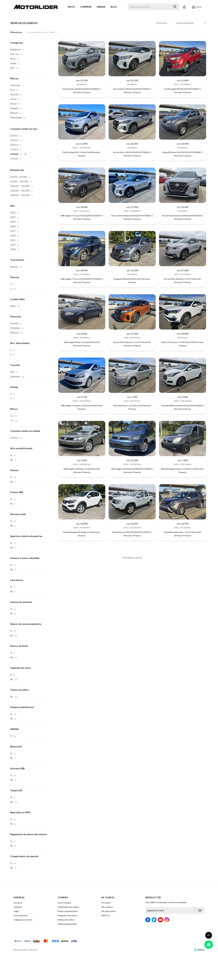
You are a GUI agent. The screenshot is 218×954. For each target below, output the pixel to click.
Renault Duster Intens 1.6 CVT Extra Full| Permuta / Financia (182, 534)
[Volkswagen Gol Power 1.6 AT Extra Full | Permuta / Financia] (81, 438)
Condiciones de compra (68, 907)
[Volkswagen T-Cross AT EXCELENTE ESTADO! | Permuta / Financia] (81, 185)
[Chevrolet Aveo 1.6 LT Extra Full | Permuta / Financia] (132, 375)
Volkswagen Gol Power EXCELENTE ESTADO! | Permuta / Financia (132, 471)
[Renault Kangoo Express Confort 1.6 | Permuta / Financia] (182, 438)
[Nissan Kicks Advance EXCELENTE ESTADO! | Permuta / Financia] (132, 185)
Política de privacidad (67, 924)
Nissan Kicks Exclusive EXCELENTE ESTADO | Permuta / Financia (182, 217)
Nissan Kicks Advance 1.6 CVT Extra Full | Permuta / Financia (182, 281)
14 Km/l (41, 32)
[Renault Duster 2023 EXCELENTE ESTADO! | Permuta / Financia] (182, 122)
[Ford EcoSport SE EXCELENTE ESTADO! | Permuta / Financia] (182, 58)
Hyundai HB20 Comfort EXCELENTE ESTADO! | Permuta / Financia (182, 407)
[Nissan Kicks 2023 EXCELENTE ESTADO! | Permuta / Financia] (132, 122)
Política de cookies (66, 919)
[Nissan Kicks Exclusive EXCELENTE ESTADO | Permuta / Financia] (182, 185)
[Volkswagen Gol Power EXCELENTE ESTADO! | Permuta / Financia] (132, 438)
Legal (16, 911)
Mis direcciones (108, 911)
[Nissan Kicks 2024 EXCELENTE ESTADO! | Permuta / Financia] (81, 58)
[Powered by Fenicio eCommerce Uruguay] (199, 949)
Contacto (18, 907)
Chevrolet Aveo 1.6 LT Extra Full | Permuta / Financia (132, 407)
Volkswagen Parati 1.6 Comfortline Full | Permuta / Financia (82, 344)
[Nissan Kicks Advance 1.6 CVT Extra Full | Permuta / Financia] (182, 248)
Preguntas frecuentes (67, 915)
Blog (114, 6)
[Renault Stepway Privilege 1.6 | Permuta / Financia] (81, 501)
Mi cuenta (105, 902)
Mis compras (107, 907)
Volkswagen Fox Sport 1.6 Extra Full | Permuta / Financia (82, 407)
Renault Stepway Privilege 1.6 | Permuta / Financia (81, 534)
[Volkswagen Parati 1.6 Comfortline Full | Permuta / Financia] (81, 312)
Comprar (85, 6)
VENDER (101, 6)
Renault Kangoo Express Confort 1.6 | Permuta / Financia (182, 471)
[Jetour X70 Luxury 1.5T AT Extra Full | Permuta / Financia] (182, 312)
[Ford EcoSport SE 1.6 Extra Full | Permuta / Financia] (81, 122)
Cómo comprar (64, 902)
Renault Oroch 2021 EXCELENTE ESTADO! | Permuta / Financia (132, 534)
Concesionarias (21, 915)
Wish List (105, 915)
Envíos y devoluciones (68, 911)
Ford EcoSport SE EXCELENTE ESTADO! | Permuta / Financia (182, 91)
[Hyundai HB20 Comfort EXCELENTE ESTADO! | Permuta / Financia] (182, 375)
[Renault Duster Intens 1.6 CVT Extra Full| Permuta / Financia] (182, 501)
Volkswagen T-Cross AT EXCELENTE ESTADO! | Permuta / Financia (81, 217)
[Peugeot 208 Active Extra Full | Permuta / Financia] (132, 248)
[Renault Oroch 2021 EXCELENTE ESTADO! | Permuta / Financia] (132, 501)
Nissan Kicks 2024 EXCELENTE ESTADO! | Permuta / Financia (82, 91)
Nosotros (18, 902)
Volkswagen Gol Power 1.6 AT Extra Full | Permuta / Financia (81, 471)
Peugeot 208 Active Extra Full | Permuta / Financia (132, 281)
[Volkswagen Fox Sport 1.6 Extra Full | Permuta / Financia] (81, 375)
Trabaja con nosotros (23, 919)
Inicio (71, 6)
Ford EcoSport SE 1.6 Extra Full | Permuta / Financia (82, 154)
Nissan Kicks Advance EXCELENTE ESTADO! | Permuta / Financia (132, 217)
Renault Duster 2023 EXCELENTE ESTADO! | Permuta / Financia (182, 154)
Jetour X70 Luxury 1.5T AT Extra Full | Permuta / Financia (182, 344)
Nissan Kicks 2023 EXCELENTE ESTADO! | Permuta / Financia (132, 154)
